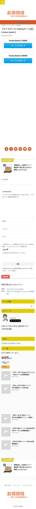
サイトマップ (16, 485)
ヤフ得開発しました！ (21, 22)
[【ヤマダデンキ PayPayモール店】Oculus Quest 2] (20, 149)
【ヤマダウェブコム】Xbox (15, 289)
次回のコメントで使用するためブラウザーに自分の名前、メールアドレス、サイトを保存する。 (18, 245)
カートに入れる (17, 45)
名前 (4, 221)
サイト (4, 236)
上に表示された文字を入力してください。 (14, 253)
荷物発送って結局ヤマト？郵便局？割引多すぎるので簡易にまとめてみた (23, 167)
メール (4, 229)
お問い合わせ (7, 485)
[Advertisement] (18, 87)
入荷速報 (5, 179)
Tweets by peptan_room (10, 343)
